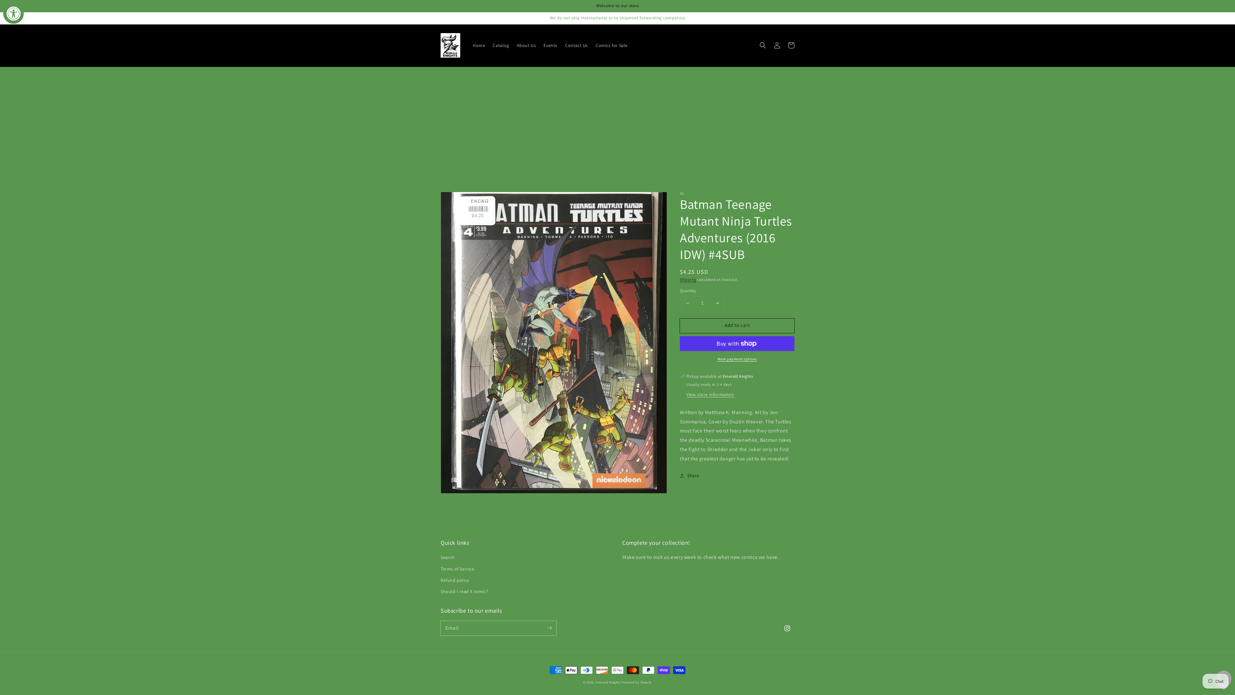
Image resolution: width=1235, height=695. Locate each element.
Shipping (688, 279)
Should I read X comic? (464, 591)
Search (448, 557)
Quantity (688, 290)
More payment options (737, 359)
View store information (710, 394)
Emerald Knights (607, 682)
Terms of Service (457, 569)
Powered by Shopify (636, 682)
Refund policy (455, 580)
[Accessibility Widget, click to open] (13, 13)
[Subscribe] (549, 628)
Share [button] (693, 475)
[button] (763, 45)
